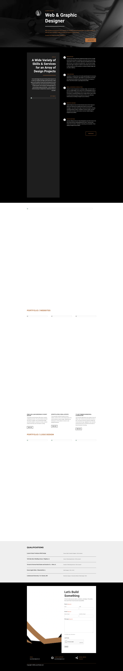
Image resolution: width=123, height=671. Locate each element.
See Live (30, 427)
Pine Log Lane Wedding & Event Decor (37, 415)
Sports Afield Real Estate (60, 414)
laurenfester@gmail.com (35, 658)
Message (68, 619)
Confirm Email (82, 614)
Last (80, 606)
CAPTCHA (66, 638)
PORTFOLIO (91, 133)
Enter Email (66, 614)
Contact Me (91, 40)
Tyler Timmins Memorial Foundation (84, 415)
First (65, 606)
